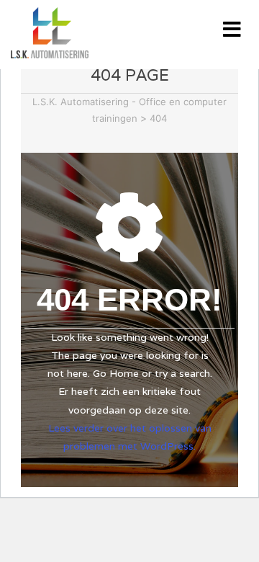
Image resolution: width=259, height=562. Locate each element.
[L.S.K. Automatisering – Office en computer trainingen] (46, 32)
